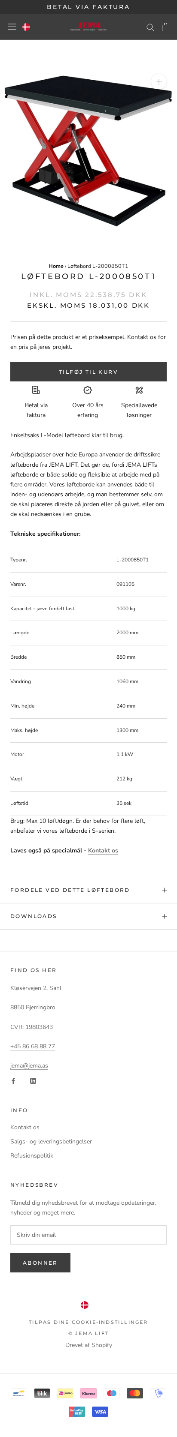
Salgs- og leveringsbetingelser (51, 1141)
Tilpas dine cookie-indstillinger (88, 1322)
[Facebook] (13, 1081)
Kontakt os (103, 850)
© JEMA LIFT (88, 1333)
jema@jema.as (29, 1066)
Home (56, 266)
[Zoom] (158, 81)
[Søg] (150, 26)
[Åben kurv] (165, 27)
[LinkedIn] (33, 1081)
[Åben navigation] (12, 27)
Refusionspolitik (31, 1156)
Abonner (40, 1263)
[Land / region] (26, 27)
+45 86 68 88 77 (32, 1046)
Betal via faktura (88, 7)
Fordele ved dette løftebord (70, 890)
